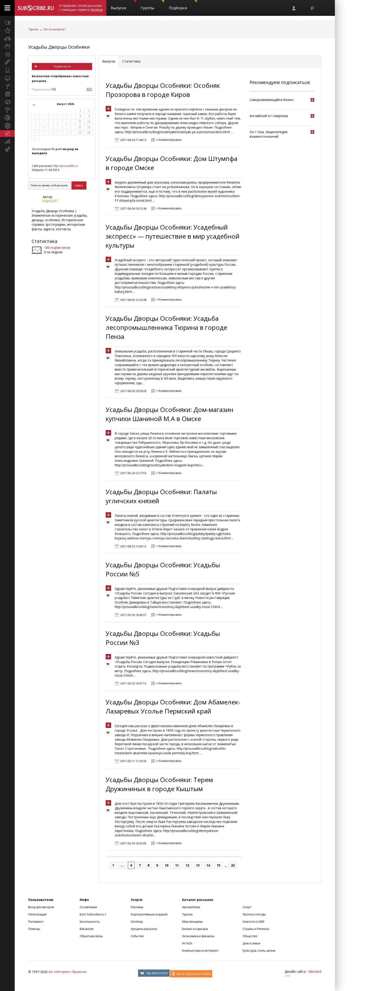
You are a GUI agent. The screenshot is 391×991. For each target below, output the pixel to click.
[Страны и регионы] (7, 125)
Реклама (137, 907)
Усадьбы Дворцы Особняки (59, 47)
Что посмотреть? (54, 29)
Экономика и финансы (198, 936)
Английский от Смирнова (269, 116)
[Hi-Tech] (7, 70)
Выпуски (118, 7)
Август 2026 (65, 104)
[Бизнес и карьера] (7, 46)
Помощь (34, 929)
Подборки (178, 7)
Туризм (33, 29)
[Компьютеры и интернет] (7, 78)
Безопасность (90, 921)
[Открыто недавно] (7, 30)
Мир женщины (192, 921)
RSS (89, 89)
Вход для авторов (41, 907)
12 (187, 865)
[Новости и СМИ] (7, 94)
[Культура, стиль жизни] (7, 86)
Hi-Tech (187, 943)
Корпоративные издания (149, 914)
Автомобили (191, 907)
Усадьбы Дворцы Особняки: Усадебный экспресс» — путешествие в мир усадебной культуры (172, 236)
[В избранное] (109, 117)
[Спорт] (7, 117)
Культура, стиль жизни (259, 950)
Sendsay (137, 921)
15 (218, 865)
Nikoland (314, 971)
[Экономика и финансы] (7, 141)
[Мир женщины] (7, 62)
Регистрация (37, 914)
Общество (250, 936)
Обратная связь (91, 936)
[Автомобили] (7, 38)
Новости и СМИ (253, 921)
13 (198, 865)
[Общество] (7, 101)
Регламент (36, 921)
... (122, 865)
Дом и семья (251, 943)
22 (233, 865)
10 (166, 865)
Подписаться (62, 66)
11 (177, 865)
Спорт (247, 907)
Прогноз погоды (254, 914)
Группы (147, 7)
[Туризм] (7, 133)
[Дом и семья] (7, 54)
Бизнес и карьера (195, 929)
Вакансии (86, 929)
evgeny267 (50, 201)
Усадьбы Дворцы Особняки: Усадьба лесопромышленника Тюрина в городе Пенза (166, 327)
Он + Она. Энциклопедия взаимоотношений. (268, 134)
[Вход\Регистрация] (294, 8)
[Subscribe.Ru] (36, 8)
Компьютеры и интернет (200, 950)
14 (208, 865)
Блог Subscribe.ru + (93, 914)
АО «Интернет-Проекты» (67, 971)
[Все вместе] (7, 22)
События (137, 936)
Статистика (44, 241)
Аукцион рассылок (144, 929)
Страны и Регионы (256, 929)
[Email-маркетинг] (7, 149)
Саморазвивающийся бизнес (272, 100)
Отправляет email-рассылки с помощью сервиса (81, 7)
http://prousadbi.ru (65, 166)
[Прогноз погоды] (7, 109)
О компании (88, 907)
